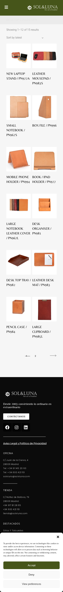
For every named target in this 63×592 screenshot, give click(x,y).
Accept (31, 565)
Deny (31, 574)
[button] (58, 537)
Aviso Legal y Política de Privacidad (25, 443)
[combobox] (24, 38)
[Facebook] (7, 427)
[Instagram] (16, 427)
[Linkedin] (26, 427)
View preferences (31, 584)
